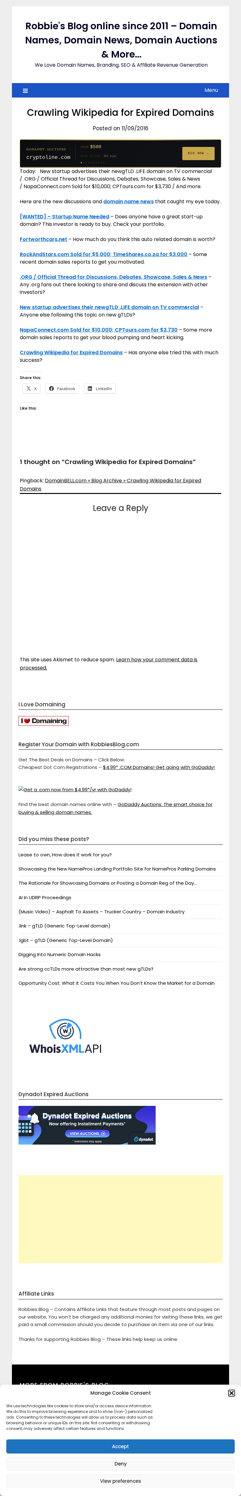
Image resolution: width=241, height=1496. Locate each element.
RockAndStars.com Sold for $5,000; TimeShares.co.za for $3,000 (103, 254)
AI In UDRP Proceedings (45, 897)
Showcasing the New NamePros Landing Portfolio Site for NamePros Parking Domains (117, 869)
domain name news (128, 201)
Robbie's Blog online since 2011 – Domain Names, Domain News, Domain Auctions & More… (121, 40)
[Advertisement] (120, 1219)
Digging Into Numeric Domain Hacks (60, 954)
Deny (121, 1463)
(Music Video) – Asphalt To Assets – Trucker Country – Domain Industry (102, 911)
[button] (231, 1393)
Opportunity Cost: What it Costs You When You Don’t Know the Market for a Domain (117, 983)
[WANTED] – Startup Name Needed (64, 216)
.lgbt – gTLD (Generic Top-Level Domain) (66, 940)
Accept (120, 1446)
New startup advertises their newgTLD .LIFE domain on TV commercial (109, 307)
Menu (211, 90)
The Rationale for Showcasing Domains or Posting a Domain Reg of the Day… (108, 883)
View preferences (120, 1481)
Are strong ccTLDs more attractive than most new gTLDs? (86, 969)
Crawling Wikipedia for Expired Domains (71, 352)
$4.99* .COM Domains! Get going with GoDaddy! (159, 767)
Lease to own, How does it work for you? (65, 854)
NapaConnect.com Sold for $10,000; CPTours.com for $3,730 (99, 329)
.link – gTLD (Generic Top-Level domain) (64, 925)
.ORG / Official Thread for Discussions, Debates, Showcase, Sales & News (113, 277)
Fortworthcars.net (43, 239)
